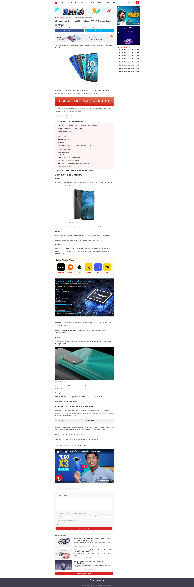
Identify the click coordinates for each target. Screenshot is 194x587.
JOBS (84, 583)
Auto (76, 2)
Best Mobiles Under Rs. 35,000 (129, 62)
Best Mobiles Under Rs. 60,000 (129, 71)
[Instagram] (97, 580)
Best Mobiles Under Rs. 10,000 (129, 50)
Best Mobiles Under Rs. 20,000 (129, 56)
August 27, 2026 (86, 546)
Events (107, 2)
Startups (84, 2)
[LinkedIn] (103, 580)
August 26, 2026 (87, 557)
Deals (114, 2)
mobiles (73, 489)
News (61, 2)
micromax (67, 489)
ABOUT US (75, 583)
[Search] (137, 2)
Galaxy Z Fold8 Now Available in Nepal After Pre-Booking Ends (91, 562)
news (77, 489)
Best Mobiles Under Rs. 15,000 (129, 53)
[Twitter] (100, 580)
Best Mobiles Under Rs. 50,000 (129, 68)
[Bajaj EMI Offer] (128, 25)
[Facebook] (90, 580)
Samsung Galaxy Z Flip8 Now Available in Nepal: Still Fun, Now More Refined (93, 551)
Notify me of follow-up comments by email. (68, 520)
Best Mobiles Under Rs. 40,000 (129, 65)
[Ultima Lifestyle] (128, 44)
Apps (92, 2)
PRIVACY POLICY (102, 583)
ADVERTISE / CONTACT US (115, 583)
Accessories (94, 546)
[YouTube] (93, 580)
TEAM (80, 583)
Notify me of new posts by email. (66, 524)
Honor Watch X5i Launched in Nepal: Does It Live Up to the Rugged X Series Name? (92, 539)
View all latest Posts (84, 573)
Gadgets (69, 2)
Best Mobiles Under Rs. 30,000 (129, 59)
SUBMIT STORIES (91, 583)
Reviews (99, 2)
